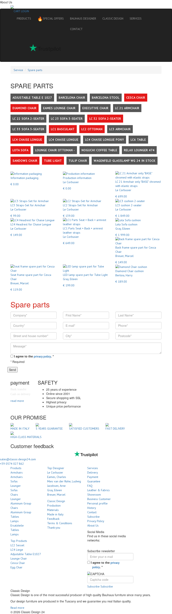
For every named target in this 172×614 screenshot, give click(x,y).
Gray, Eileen (54, 490)
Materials (53, 510)
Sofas (14, 481)
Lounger (15, 486)
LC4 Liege (16, 550)
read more (17, 401)
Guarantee (93, 481)
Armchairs (16, 472)
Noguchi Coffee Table (99, 150)
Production (54, 505)
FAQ (90, 486)
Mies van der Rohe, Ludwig (64, 481)
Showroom (94, 494)
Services (92, 468)
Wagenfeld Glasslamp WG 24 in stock (124, 161)
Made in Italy (55, 514)
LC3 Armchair (120, 129)
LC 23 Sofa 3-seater (67, 118)
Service (18, 70)
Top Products (18, 541)
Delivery (92, 472)
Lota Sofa (21, 150)
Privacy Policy (95, 521)
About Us (93, 525)
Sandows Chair (25, 161)
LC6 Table (138, 140)
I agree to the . (34, 356)
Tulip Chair (78, 161)
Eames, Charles (56, 477)
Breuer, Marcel (56, 494)
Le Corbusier (55, 472)
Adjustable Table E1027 (25, 554)
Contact (91, 512)
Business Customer (99, 499)
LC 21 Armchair (127, 108)
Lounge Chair (18, 558)
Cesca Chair (135, 97)
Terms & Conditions (59, 523)
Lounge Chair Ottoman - (55, 150)
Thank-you (53, 527)
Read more (17, 608)
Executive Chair (95, 108)
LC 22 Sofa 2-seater (28, 118)
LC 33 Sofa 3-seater (28, 129)
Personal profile (97, 503)
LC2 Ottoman (92, 129)
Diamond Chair (24, 108)
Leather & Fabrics (98, 490)
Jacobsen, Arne (56, 486)
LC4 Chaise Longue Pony (104, 140)
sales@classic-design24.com (18, 459)
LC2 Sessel (17, 545)
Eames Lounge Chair (60, 108)
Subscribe (93, 517)
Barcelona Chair (72, 97)
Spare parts (35, 70)
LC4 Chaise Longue (27, 140)
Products (15, 468)
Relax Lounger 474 (139, 150)
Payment (92, 477)
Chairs (14, 494)
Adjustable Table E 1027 (32, 97)
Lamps (14, 521)
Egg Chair (16, 567)
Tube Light (53, 161)
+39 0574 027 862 (12, 464)
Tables (14, 517)
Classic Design (56, 501)
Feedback (53, 519)
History (91, 508)
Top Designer (55, 468)
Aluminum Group (20, 503)
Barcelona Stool (106, 97)
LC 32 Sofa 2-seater (105, 118)
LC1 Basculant (63, 129)
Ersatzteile (17, 525)
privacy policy (42, 356)
